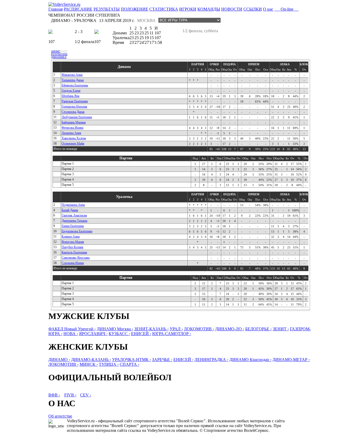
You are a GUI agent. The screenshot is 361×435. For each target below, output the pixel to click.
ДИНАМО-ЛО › (229, 329)
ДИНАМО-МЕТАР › (291, 359)
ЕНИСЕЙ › (141, 333)
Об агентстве (60, 416)
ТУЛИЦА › (109, 364)
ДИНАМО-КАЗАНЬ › (91, 359)
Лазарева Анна (71, 133)
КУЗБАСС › (119, 333)
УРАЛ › (176, 329)
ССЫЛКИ (252, 9)
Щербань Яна (70, 96)
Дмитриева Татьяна (74, 221)
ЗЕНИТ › (281, 329)
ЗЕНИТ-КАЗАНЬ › (151, 329)
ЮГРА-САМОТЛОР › (171, 333)
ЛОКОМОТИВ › (199, 329)
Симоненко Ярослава (76, 258)
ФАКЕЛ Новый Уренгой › (72, 329)
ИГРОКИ (187, 9)
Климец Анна (71, 236)
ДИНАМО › (59, 359)
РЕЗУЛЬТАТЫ (107, 9)
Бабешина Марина (74, 122)
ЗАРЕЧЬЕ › (162, 359)
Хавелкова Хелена (74, 138)
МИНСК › (89, 364)
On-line (286, 9)
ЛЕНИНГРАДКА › (211, 359)
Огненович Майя (73, 143)
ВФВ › (54, 395)
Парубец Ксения (72, 247)
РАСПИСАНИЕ (78, 9)
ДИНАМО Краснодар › (250, 359)
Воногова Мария (73, 242)
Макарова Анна (72, 75)
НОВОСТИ (231, 9)
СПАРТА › (129, 364)
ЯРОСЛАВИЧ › (93, 333)
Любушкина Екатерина (77, 117)
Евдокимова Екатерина (77, 231)
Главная (55, 9)
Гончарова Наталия (74, 106)
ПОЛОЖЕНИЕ (134, 9)
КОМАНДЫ (208, 9)
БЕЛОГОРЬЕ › (258, 329)
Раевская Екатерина (75, 101)
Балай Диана (70, 210)
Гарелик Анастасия (74, 215)
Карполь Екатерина (74, 252)
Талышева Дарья (73, 80)
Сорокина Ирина (73, 263)
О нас (268, 9)
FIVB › (70, 395)
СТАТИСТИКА (163, 9)
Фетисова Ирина (72, 127)
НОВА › (70, 333)
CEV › (85, 395)
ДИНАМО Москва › (115, 329)
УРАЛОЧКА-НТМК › (131, 359)
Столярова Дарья (73, 112)
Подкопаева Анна (73, 205)
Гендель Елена (71, 90)
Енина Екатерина (73, 226)
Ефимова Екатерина (75, 85)
